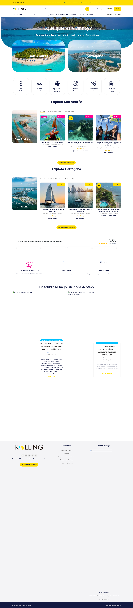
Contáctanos (66, 453)
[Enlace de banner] (38, 56)
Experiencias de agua (51, 144)
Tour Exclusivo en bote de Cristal (52, 142)
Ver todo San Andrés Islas (66, 162)
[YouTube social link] (18, 2)
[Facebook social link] (13, 2)
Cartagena (59, 213)
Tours (43, 144)
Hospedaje (58, 340)
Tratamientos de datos (66, 460)
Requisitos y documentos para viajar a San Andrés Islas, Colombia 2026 (51, 346)
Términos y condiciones (66, 463)
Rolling (51, 354)
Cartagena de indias (107, 343)
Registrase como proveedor (66, 456)
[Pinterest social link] (21, 2)
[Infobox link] (21, 86)
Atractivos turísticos (48, 340)
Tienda (117, 9)
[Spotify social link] (23, 2)
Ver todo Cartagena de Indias (66, 227)
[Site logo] (19, 9)
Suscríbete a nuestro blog (29, 464)
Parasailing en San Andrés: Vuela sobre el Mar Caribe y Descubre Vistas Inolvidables (108, 143)
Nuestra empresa (66, 450)
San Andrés (60, 144)
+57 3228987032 (104, 599)
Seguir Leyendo (51, 376)
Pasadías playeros (51, 213)
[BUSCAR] (87, 9)
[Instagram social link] (15, 2)
